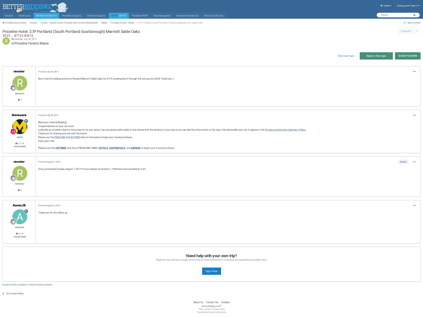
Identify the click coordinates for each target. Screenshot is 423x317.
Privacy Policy (218, 309)
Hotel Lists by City (213, 15)
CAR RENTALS (117, 148)
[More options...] (414, 72)
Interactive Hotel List (187, 15)
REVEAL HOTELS (45, 15)
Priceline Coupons (71, 15)
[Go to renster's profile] (6, 41)
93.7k (21, 233)
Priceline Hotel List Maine (14, 284)
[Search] (414, 15)
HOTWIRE (75, 137)
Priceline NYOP (140, 15)
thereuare (19, 115)
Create (386, 5)
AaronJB (19, 205)
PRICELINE (60, 137)
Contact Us (212, 302)
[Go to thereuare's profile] (19, 126)
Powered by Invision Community (211, 312)
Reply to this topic (376, 56)
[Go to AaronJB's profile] (19, 216)
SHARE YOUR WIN (407, 56)
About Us (198, 302)
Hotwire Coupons (96, 15)
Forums (9, 15)
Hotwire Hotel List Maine (40, 284)
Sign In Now (212, 271)
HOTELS (103, 148)
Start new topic (346, 56)
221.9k (21, 143)
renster (18, 39)
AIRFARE (135, 148)
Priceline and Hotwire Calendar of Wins (285, 129)
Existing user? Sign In (407, 5)
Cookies (225, 302)
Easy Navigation (162, 15)
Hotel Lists (24, 15)
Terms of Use (204, 309)
